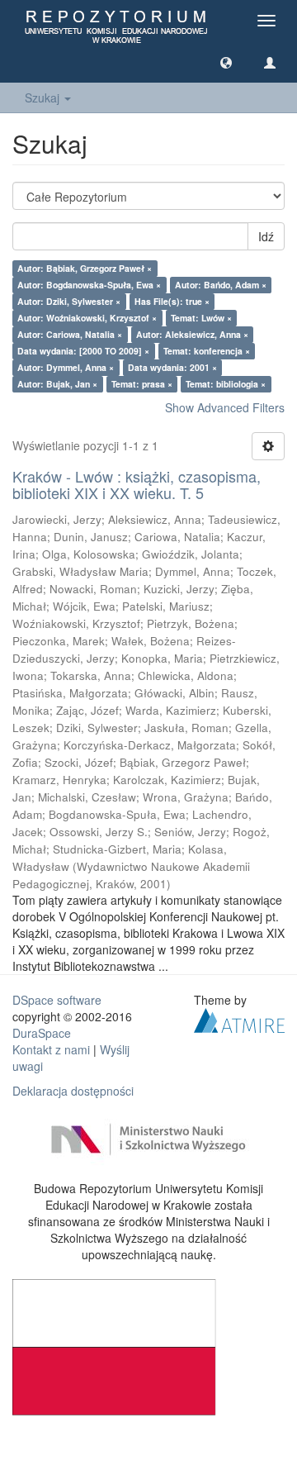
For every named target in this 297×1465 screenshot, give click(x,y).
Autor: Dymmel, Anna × (65, 367)
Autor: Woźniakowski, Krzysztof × (87, 318)
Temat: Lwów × (201, 318)
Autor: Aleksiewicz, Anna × (192, 334)
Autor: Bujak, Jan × (57, 384)
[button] (226, 62)
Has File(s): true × (172, 301)
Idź (266, 236)
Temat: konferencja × (206, 351)
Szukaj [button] (44, 97)
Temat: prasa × (141, 384)
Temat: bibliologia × (226, 384)
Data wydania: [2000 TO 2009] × (83, 351)
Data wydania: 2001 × (172, 367)
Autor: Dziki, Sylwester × (68, 301)
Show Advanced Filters (225, 407)
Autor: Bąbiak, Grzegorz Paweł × (84, 268)
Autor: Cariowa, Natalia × (69, 334)
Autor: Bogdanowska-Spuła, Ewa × (89, 284)
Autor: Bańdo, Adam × (220, 284)
